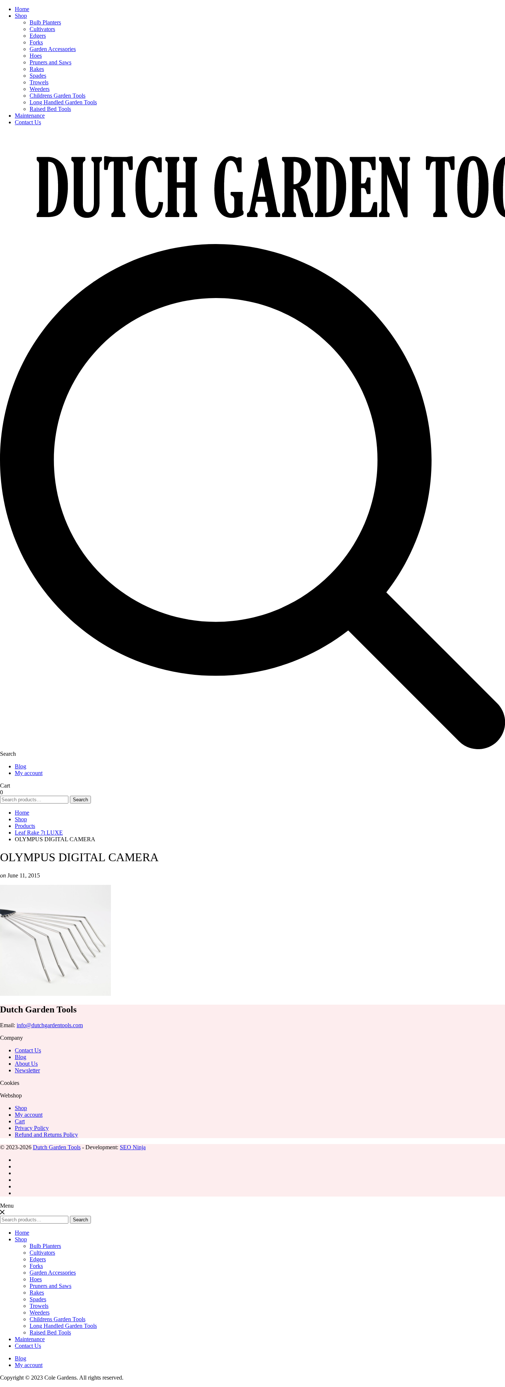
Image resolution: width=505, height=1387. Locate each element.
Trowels (39, 82)
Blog (20, 766)
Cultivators (42, 29)
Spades (38, 75)
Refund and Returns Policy (46, 1134)
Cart (20, 1121)
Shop (21, 16)
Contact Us (28, 122)
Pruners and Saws (50, 62)
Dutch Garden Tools (57, 1147)
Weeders (40, 89)
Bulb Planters (45, 22)
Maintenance (30, 115)
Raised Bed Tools (50, 109)
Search (80, 799)
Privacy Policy (32, 1128)
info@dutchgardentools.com (50, 1025)
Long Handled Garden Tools (63, 102)
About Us (26, 1063)
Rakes (37, 69)
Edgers (38, 36)
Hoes (36, 56)
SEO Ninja (133, 1147)
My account (29, 773)
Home (22, 9)
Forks (36, 42)
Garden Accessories (53, 49)
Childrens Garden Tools (57, 95)
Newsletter (27, 1070)
